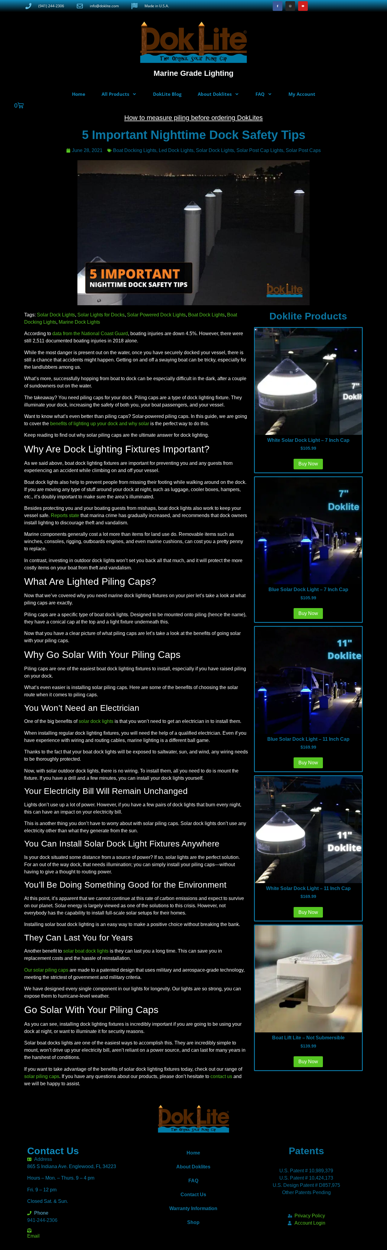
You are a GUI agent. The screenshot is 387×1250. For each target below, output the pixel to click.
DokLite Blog (167, 94)
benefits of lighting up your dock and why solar (99, 423)
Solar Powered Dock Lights (156, 314)
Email (33, 1236)
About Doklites (215, 94)
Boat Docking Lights (134, 150)
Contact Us (193, 1194)
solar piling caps (41, 1076)
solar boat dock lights (86, 951)
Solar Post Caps (303, 150)
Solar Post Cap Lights (259, 150)
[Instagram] (290, 6)
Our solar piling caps (46, 970)
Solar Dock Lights (215, 150)
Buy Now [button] (308, 463)
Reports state (65, 515)
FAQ (260, 94)
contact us (221, 1076)
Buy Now (308, 1061)
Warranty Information (193, 1208)
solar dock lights (96, 721)
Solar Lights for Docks (101, 314)
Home (78, 94)
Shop (193, 1222)
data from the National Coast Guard (90, 333)
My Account (301, 94)
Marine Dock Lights (79, 322)
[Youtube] (303, 6)
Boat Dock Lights (206, 314)
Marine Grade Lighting (193, 73)
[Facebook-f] (277, 6)
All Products (115, 94)
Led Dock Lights (176, 150)
